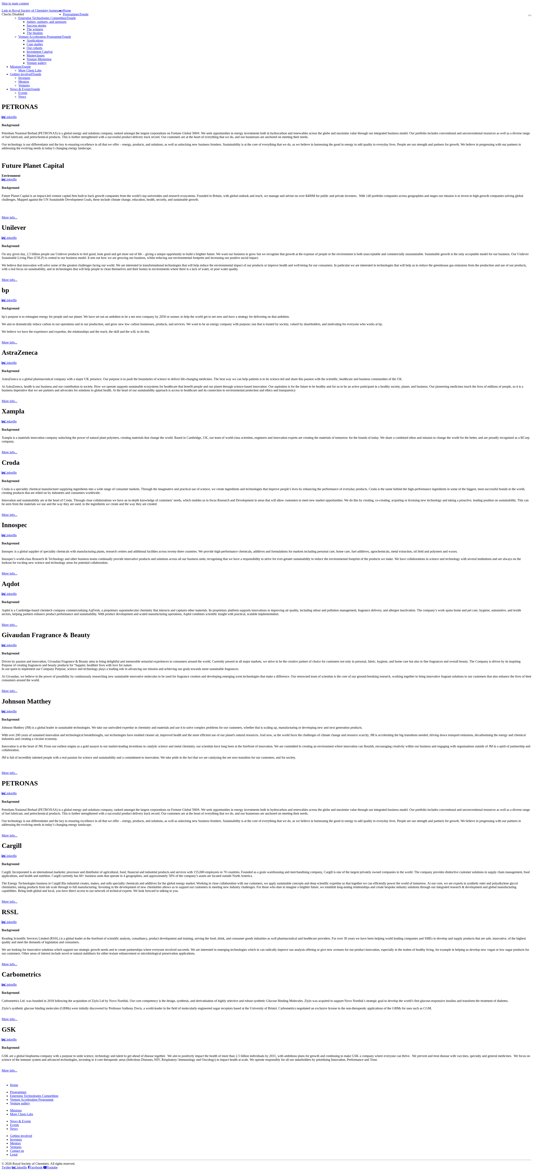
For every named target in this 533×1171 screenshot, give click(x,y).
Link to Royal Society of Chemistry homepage (32, 10)
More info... (9, 217)
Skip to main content (15, 3)
